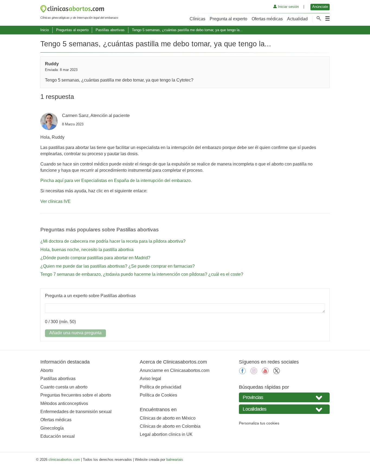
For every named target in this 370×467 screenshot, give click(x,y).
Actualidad (297, 19)
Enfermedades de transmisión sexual (76, 411)
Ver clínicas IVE (55, 201)
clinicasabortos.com (64, 460)
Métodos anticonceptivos (64, 403)
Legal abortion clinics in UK (166, 434)
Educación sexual (57, 436)
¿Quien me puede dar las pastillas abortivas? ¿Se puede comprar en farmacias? (117, 266)
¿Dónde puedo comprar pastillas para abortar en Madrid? (95, 257)
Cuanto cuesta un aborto (63, 387)
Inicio (44, 30)
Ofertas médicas (267, 19)
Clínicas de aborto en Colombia (170, 426)
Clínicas (197, 19)
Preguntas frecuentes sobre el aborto (75, 395)
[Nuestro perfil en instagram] (253, 372)
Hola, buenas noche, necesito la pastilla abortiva (87, 249)
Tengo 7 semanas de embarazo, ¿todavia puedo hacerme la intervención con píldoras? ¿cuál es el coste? (141, 274)
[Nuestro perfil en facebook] (242, 372)
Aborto (46, 370)
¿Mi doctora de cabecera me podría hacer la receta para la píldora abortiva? (113, 241)
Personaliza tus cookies (259, 423)
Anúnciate (320, 7)
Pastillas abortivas (110, 30)
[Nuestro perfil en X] (276, 372)
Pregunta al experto (228, 19)
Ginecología (52, 428)
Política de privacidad (160, 387)
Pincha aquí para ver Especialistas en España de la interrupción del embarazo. (116, 180)
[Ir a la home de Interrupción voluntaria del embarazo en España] (79, 10)
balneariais (174, 460)
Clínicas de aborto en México (168, 418)
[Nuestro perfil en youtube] (265, 372)
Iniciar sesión (288, 7)
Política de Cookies (158, 395)
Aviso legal (150, 378)
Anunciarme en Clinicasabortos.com (174, 370)
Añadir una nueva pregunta (75, 332)
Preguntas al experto (72, 30)
